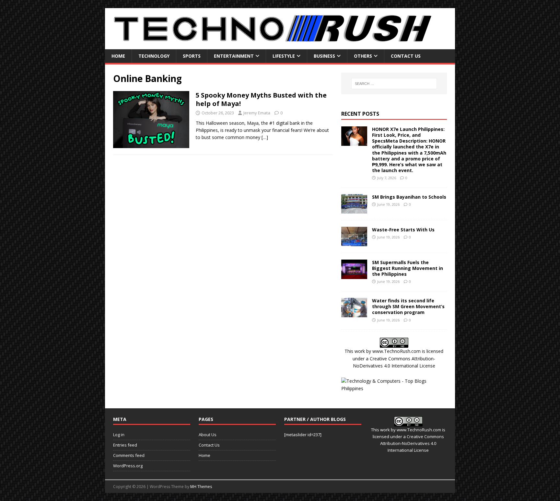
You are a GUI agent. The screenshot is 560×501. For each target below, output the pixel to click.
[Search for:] (394, 83)
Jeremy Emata (256, 113)
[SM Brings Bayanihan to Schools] (354, 209)
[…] (265, 137)
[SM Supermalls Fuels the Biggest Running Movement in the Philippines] (354, 275)
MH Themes (201, 486)
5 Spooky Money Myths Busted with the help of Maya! (261, 99)
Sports (192, 56)
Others (363, 56)
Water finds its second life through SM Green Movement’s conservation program (408, 306)
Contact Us (406, 56)
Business (324, 56)
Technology (153, 56)
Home (118, 56)
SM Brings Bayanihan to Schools (409, 197)
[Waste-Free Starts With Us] (354, 242)
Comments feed (129, 455)
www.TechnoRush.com (396, 351)
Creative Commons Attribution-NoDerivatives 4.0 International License (412, 443)
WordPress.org (128, 466)
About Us (207, 434)
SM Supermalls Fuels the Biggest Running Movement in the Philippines (407, 268)
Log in (118, 434)
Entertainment (234, 56)
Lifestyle (284, 56)
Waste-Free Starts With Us (403, 230)
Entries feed (125, 445)
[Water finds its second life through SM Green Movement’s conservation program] (354, 313)
